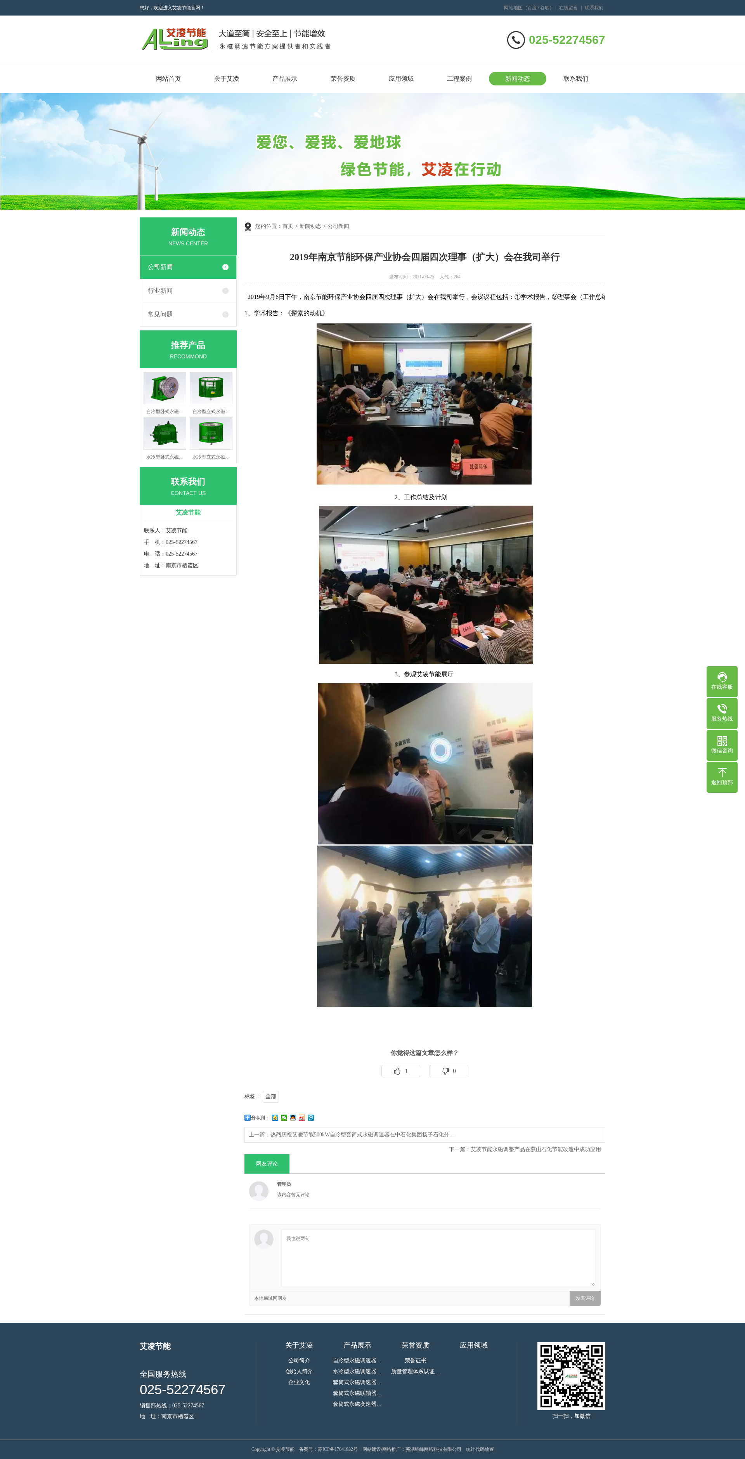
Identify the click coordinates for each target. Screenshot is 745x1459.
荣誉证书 (415, 1360)
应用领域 (401, 78)
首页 (287, 226)
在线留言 (568, 7)
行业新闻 (160, 290)
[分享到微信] (284, 1118)
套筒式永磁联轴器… (357, 1393)
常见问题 (160, 314)
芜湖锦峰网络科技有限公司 (433, 1449)
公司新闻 (160, 267)
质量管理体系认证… (415, 1371)
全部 (270, 1096)
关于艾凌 (226, 78)
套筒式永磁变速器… (357, 1404)
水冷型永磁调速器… (357, 1371)
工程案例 (459, 78)
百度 (532, 7)
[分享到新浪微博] (302, 1118)
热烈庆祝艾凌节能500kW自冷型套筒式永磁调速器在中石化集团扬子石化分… (362, 1135)
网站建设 (371, 1449)
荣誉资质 (343, 78)
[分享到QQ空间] (275, 1118)
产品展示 (284, 78)
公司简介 (299, 1360)
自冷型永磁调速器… (357, 1360)
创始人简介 (299, 1371)
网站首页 (168, 78)
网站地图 (513, 7)
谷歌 (544, 7)
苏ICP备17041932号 (338, 1449)
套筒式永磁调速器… (357, 1382)
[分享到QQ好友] (293, 1118)
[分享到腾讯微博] (311, 1118)
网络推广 (391, 1449)
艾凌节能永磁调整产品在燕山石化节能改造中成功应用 (536, 1149)
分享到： (260, 1117)
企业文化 (299, 1382)
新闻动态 (517, 78)
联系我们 (594, 7)
